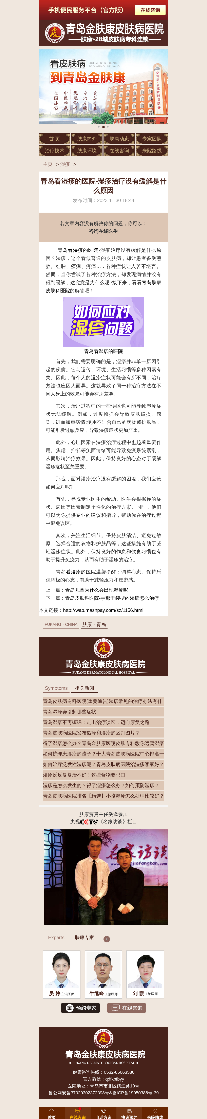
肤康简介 (87, 138)
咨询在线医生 (103, 231)
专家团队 (152, 138)
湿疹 (65, 164)
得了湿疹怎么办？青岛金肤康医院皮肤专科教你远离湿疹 (103, 743)
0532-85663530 (119, 1072)
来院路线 (152, 150)
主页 (48, 164)
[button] (129, 1112)
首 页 (54, 138)
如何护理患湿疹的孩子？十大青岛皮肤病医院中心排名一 (103, 754)
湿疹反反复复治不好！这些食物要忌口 (84, 775)
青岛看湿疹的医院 (78, 250)
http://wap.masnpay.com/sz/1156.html (103, 610)
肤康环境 (87, 150)
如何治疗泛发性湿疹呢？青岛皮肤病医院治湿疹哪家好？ (103, 764)
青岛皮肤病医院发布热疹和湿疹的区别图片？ (91, 732)
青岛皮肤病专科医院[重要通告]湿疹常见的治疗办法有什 (102, 701)
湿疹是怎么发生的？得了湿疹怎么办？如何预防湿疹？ (101, 785)
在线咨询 (119, 150)
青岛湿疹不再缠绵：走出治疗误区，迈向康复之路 (96, 722)
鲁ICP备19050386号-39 (135, 1092)
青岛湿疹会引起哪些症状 (69, 711)
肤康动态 (119, 138)
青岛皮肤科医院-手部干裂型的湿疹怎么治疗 (112, 598)
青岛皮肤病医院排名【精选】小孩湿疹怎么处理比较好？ (103, 796)
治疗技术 (54, 150)
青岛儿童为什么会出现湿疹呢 (96, 590)
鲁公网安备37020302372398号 (79, 1092)
